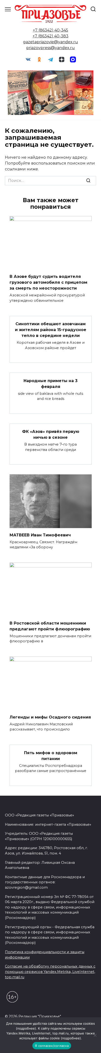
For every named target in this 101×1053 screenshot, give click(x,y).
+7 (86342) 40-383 (50, 36)
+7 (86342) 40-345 (50, 30)
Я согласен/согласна (52, 1046)
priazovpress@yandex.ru (50, 47)
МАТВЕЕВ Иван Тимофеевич (40, 534)
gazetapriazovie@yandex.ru (50, 42)
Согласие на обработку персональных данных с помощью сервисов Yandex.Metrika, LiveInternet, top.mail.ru (50, 971)
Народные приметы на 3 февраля (50, 383)
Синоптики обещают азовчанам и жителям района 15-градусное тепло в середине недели (50, 330)
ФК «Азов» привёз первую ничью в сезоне (50, 434)
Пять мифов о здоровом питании (50, 755)
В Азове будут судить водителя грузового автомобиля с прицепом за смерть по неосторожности (48, 282)
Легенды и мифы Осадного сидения (50, 717)
